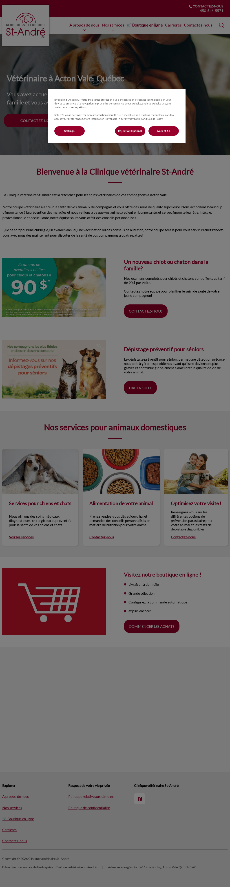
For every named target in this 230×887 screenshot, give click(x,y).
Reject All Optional (130, 130)
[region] (117, 116)
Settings (69, 130)
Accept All (163, 130)
